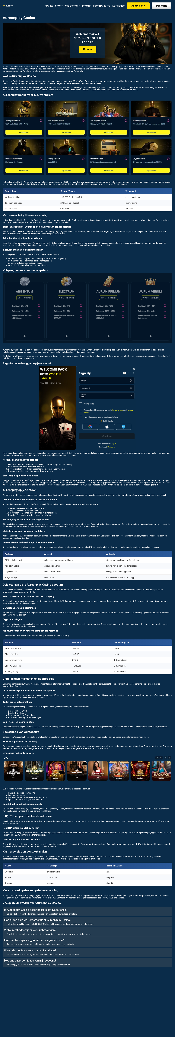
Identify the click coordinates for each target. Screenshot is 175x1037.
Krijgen (87, 49)
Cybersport (72, 6)
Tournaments (101, 6)
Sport (59, 6)
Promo (86, 6)
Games (49, 6)
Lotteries (118, 6)
